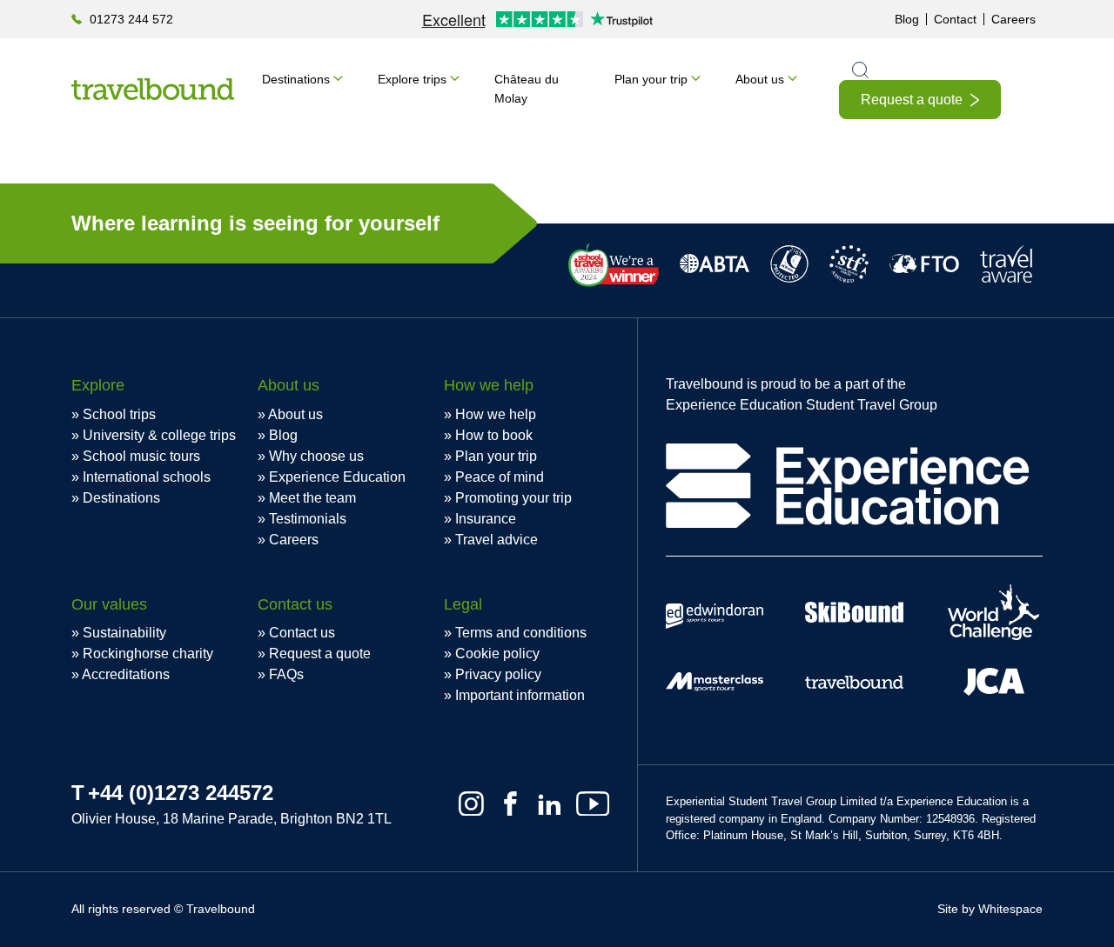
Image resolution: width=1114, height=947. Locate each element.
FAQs (286, 674)
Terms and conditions (521, 632)
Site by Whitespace (990, 909)
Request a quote (912, 99)
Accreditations (126, 674)
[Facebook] (510, 804)
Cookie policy (497, 653)
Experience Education (337, 477)
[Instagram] (471, 804)
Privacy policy (498, 674)
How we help (495, 414)
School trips (119, 414)
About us (759, 79)
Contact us (302, 632)
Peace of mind (499, 477)
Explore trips (412, 79)
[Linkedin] (549, 804)
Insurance (485, 518)
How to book (494, 435)
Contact (955, 19)
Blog (907, 19)
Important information (520, 695)
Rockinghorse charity (148, 653)
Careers (1013, 19)
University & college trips (159, 435)
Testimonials (307, 518)
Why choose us (316, 456)
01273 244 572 (131, 19)
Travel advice (496, 539)
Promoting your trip (513, 497)
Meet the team (312, 497)
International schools (147, 477)
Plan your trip (651, 79)
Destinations (296, 79)
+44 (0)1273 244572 (180, 792)
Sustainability (124, 632)
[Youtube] (592, 804)
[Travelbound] (152, 89)
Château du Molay (526, 88)
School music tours (141, 456)
